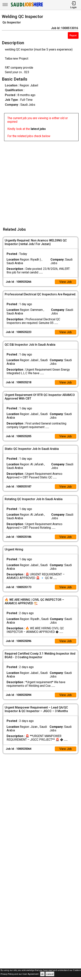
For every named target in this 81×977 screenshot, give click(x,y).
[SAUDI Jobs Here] (27, 6)
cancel (49, 974)
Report (73, 35)
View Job (65, 282)
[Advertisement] (40, 181)
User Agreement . (31, 974)
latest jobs (38, 129)
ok (42, 974)
